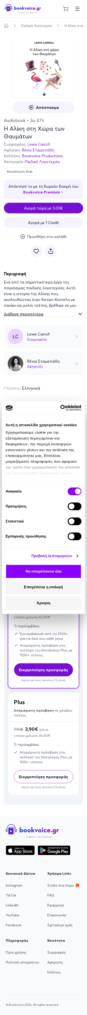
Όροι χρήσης (16, 952)
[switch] (74, 506)
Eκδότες (54, 972)
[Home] (6, 25)
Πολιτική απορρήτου (22, 962)
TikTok (11, 895)
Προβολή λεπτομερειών (51, 556)
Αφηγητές (55, 962)
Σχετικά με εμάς (59, 925)
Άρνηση (44, 603)
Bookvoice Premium (41, 192)
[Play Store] (54, 850)
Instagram (14, 885)
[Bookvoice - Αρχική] (23, 9)
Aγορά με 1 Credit (43, 222)
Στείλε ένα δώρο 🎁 (63, 885)
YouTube (12, 915)
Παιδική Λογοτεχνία (36, 25)
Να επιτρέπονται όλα (44, 571)
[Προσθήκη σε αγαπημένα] (36, 251)
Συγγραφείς (56, 952)
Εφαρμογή (55, 905)
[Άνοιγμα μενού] (77, 9)
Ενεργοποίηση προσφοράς (43, 776)
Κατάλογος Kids (20, 171)
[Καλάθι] (66, 9)
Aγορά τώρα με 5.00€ (43, 208)
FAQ (50, 895)
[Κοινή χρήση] (51, 251)
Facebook (14, 925)
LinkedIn (12, 905)
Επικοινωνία (56, 915)
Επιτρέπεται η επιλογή (43, 587)
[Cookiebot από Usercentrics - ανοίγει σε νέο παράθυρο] (61, 408)
